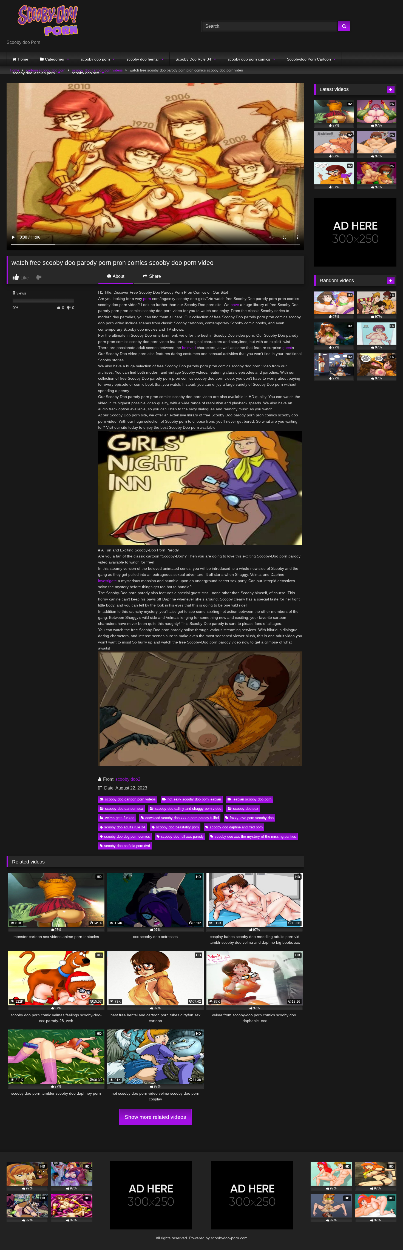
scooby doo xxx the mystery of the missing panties (255, 836)
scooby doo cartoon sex (124, 808)
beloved (189, 347)
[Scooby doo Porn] (48, 21)
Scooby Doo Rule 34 (193, 59)
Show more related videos (155, 1117)
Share (154, 276)
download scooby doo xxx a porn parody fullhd (182, 818)
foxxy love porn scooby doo (252, 818)
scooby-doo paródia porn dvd (127, 846)
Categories (54, 59)
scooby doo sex (85, 73)
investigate (107, 581)
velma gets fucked (119, 818)
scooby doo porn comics (249, 59)
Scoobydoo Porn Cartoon (309, 59)
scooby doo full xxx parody (182, 836)
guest (287, 347)
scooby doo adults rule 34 (124, 827)
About (118, 276)
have (235, 304)
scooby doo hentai (142, 59)
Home (23, 59)
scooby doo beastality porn (177, 827)
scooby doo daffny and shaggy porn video (188, 808)
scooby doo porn (95, 59)
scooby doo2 (127, 779)
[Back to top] (386, 1233)
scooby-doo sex (245, 808)
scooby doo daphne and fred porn (236, 827)
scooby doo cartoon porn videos (130, 799)
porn (147, 298)
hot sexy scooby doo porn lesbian (194, 799)
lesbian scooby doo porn (252, 799)
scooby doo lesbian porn (33, 73)
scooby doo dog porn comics (127, 836)
